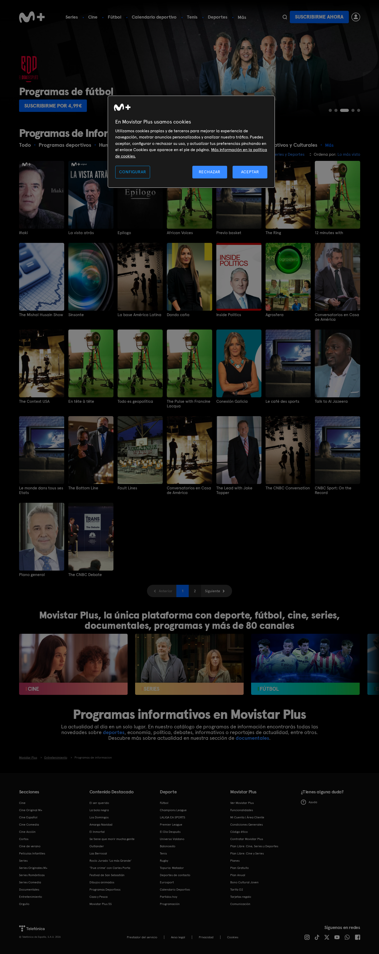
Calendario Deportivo (175, 889)
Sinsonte (76, 314)
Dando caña (178, 314)
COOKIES (232, 937)
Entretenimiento (30, 897)
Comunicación (240, 904)
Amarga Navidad (100, 824)
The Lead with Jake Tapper (234, 490)
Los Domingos (99, 817)
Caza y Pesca (98, 897)
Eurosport (167, 882)
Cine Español (28, 817)
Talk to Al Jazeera (331, 401)
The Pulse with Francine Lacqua (188, 403)
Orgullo (24, 904)
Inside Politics (228, 314)
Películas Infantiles (32, 853)
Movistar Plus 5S (100, 904)
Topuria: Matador (172, 868)
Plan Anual (237, 875)
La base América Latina (139, 314)
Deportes (217, 17)
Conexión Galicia (232, 401)
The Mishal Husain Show (41, 314)
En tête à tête (81, 401)
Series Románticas (32, 875)
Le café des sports (282, 401)
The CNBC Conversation (288, 488)
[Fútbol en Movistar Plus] (305, 664)
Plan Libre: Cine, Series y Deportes (254, 846)
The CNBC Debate (85, 574)
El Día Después (170, 832)
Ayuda (313, 802)
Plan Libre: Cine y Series (247, 853)
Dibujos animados (101, 882)
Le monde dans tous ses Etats (41, 490)
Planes (235, 860)
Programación (170, 904)
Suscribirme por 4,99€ (53, 106)
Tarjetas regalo (240, 897)
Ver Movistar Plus (242, 803)
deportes (114, 732)
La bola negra (99, 810)
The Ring (273, 233)
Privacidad (206, 937)
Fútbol (114, 17)
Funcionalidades (241, 810)
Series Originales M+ (33, 868)
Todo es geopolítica (135, 401)
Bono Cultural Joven (244, 882)
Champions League (173, 810)
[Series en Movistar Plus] (189, 664)
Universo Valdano (172, 839)
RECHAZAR (209, 171)
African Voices (180, 233)
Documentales (29, 889)
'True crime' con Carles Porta (109, 868)
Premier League (171, 824)
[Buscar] (285, 17)
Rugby (164, 860)
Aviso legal (178, 937)
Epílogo (124, 233)
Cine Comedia (29, 824)
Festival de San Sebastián (107, 875)
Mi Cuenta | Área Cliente (247, 817)
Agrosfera (275, 314)
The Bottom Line (83, 488)
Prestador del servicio (142, 937)
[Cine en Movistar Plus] (73, 664)
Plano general (32, 574)
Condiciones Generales (246, 824)
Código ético (239, 832)
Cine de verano (29, 846)
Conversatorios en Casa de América (337, 317)
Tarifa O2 (236, 889)
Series (71, 17)
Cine (92, 17)
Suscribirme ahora (319, 17)
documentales (252, 738)
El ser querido (99, 803)
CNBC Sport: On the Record (333, 490)
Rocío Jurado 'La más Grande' (110, 860)
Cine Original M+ (30, 810)
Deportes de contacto (175, 875)
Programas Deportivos (104, 889)
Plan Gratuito (239, 868)
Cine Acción (27, 832)
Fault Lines (127, 488)
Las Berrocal (98, 853)
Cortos (23, 839)
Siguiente (212, 591)
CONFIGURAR (132, 171)
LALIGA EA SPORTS (172, 817)
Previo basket (228, 233)
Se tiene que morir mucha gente (112, 839)
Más (242, 17)
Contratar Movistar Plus (246, 839)
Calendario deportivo (154, 17)
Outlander (96, 846)
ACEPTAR (250, 171)
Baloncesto (167, 846)
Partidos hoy (168, 897)
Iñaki (23, 233)
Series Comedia (30, 882)
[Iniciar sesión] (355, 17)
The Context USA (34, 401)
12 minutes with (329, 233)
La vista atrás (81, 233)
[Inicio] (32, 17)
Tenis (192, 17)
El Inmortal (97, 832)
